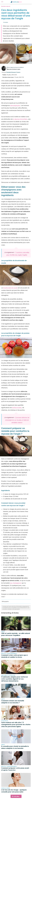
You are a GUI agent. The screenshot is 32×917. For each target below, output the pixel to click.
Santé (3, 631)
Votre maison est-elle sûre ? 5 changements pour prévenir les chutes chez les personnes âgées (15, 724)
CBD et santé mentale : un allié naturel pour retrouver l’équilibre (15, 634)
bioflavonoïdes (17, 407)
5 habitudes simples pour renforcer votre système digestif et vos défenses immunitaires (14, 679)
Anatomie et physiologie (8, 675)
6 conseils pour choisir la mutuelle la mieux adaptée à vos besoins (15, 747)
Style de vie (4, 720)
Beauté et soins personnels (9, 653)
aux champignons (15, 583)
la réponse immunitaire (20, 119)
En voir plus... (16, 796)
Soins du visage (5, 788)
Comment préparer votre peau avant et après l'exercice (15, 769)
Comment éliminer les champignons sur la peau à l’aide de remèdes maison (17, 420)
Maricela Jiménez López (13, 69)
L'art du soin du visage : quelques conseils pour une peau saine (14, 791)
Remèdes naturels (5, 6)
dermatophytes (15, 105)
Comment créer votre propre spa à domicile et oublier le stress (14, 656)
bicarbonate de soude (10, 288)
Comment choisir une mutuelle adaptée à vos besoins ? (12, 702)
